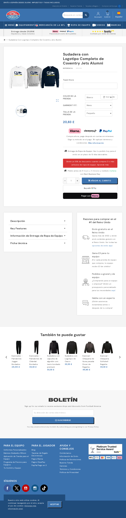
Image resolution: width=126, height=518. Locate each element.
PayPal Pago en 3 (39, 465)
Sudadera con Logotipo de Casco (71, 359)
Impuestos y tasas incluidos (23, 34)
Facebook (7, 488)
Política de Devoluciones (70, 459)
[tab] (38, 221)
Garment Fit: (70, 105)
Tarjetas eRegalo (92, 6)
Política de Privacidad (69, 472)
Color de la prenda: (69, 97)
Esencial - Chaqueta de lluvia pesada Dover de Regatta (88, 361)
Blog (33, 450)
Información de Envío (69, 456)
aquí (113, 290)
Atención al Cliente (59, 6)
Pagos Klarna (37, 459)
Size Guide (110, 97)
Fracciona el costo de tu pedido (63, 34)
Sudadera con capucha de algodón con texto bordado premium (53, 361)
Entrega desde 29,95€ (23, 31)
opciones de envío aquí (102, 246)
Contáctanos (65, 453)
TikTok (44, 488)
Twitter (16, 488)
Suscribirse (64, 420)
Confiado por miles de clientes (103, 34)
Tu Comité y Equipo (12, 468)
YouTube (25, 488)
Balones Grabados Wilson (15, 453)
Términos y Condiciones (70, 469)
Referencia (68, 68)
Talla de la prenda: (69, 113)
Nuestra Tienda (76, 6)
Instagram (35, 488)
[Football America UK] (13, 15)
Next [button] (120, 357)
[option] (19, 354)
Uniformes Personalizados (15, 450)
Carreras (63, 466)
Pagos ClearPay (38, 462)
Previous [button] (6, 357)
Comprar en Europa (109, 6)
